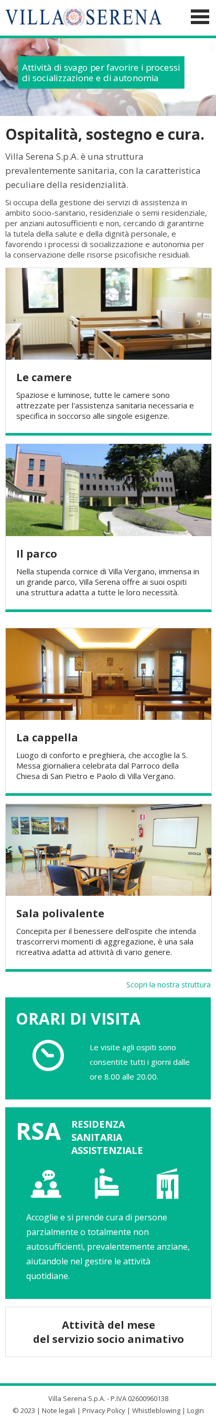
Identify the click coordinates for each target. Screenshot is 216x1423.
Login (195, 1410)
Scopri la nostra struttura (168, 985)
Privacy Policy (103, 1410)
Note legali (58, 1410)
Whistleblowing (156, 1410)
